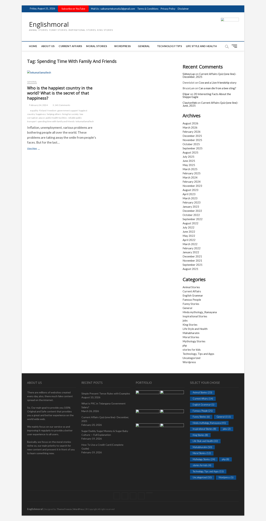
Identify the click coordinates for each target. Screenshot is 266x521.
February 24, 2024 (38, 105)
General (144, 46)
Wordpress (189, 362)
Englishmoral (49, 24)
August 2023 (190, 190)
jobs (185, 320)
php (185, 345)
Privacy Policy (168, 8)
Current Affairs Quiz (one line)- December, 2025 (209, 75)
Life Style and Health (201, 46)
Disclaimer (183, 8)
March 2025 (190, 169)
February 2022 (191, 248)
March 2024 (190, 177)
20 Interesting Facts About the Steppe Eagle (207, 95)
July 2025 (188, 156)
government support (67, 110)
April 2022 (189, 239)
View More (36, 149)
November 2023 (192, 185)
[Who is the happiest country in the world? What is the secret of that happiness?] (63, 73)
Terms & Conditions (147, 8)
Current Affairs (70, 46)
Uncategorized (191, 358)
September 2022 (192, 219)
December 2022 (192, 210)
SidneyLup (189, 73)
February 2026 (191, 131)
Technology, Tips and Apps (198, 353)
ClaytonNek (190, 102)
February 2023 (191, 202)
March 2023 (190, 198)
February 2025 (191, 173)
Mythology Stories (194, 341)
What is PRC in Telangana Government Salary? (103, 405)
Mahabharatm (191, 333)
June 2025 (189, 160)
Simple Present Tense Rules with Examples (105, 393)
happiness (41, 114)
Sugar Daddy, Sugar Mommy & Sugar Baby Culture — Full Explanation (104, 432)
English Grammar (193, 295)
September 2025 (192, 148)
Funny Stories (191, 303)
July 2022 (188, 227)
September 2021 (192, 264)
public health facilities (56, 117)
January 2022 (191, 252)
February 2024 (191, 181)
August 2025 (190, 152)
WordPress (122, 46)
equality (34, 110)
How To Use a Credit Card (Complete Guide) (102, 446)
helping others (54, 114)
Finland (43, 110)
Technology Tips (169, 46)
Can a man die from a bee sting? (217, 88)
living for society (70, 114)
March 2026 (190, 127)
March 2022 (190, 244)
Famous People (192, 299)
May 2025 (189, 165)
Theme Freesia (64, 509)
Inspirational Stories (195, 316)
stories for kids (192, 349)
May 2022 (189, 235)
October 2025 (191, 144)
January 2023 (191, 206)
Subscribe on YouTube (73, 8)
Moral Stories (96, 46)
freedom (51, 110)
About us (48, 46)
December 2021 (192, 256)
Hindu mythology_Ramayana (200, 312)
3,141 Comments (61, 105)
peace (42, 117)
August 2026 (190, 123)
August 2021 (190, 268)
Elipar (186, 94)
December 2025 (192, 135)
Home (33, 46)
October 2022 (191, 215)
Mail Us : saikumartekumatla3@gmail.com (113, 8)
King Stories (190, 324)
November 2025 (192, 140)
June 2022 (189, 231)
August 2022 (190, 223)
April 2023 (189, 194)
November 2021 (192, 260)
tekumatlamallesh (85, 121)
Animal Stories (191, 287)
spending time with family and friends (56, 121)
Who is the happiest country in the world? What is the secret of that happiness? (59, 93)
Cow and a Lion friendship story (218, 82)
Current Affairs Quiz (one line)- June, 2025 (210, 104)
